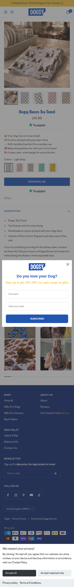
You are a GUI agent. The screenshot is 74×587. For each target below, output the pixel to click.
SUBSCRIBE (37, 318)
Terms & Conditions (30, 583)
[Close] (68, 264)
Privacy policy (10, 583)
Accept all (11, 573)
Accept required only (52, 573)
